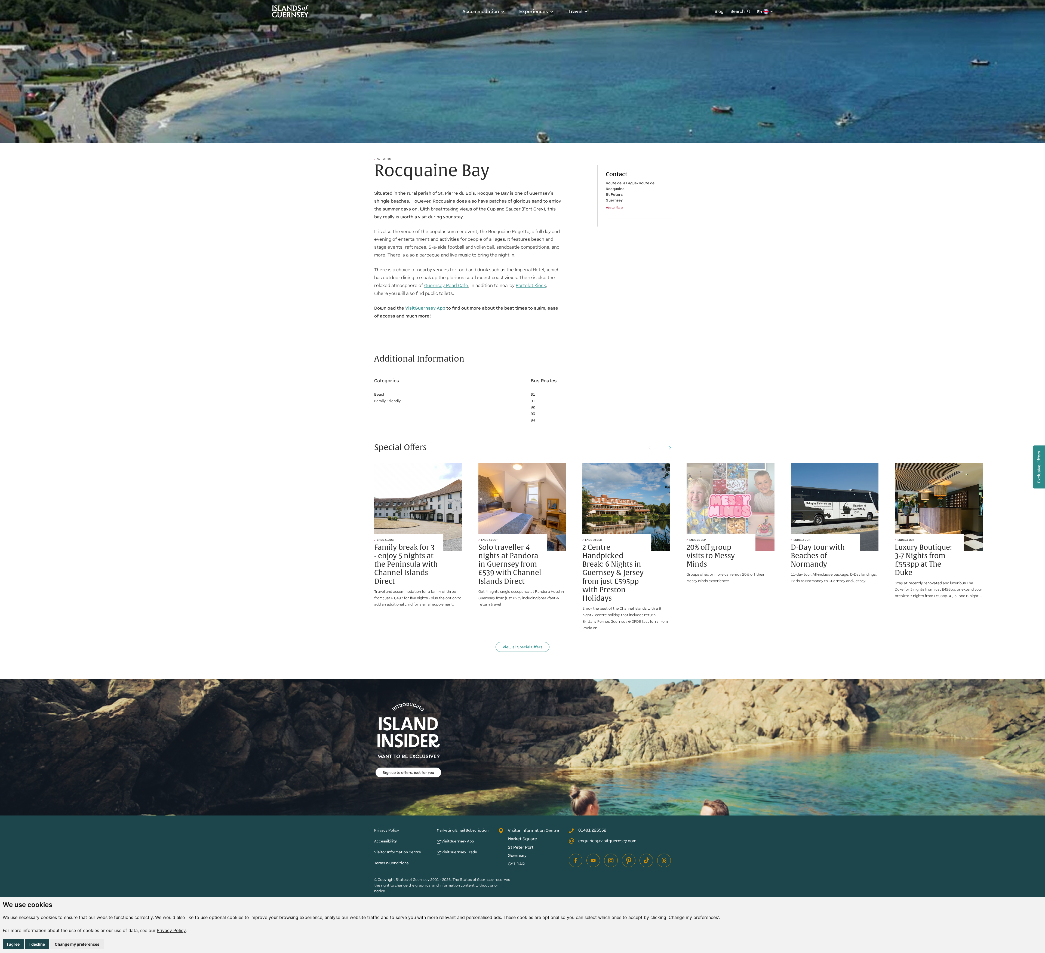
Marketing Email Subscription (462, 830)
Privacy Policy (171, 930)
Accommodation (480, 11)
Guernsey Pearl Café (446, 285)
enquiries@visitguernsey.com (607, 840)
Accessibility (385, 841)
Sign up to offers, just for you (408, 773)
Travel (575, 11)
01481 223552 (592, 830)
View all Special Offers (522, 647)
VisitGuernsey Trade (459, 852)
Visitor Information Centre (397, 852)
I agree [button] (13, 944)
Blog (719, 11)
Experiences (533, 11)
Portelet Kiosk (531, 285)
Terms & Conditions (391, 863)
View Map (614, 208)
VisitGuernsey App (457, 841)
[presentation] (653, 447)
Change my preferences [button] (77, 944)
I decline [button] (37, 944)
